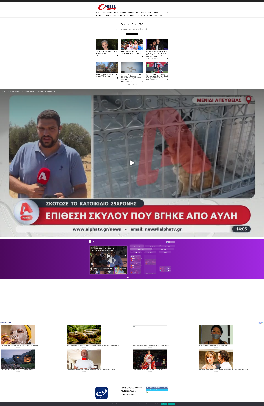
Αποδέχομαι (164, 403)
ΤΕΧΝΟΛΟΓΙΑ (107, 15)
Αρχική (98, 12)
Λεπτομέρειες (172, 403)
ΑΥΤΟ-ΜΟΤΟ (99, 15)
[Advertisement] (144, 7)
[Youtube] (165, 1)
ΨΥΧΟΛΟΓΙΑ (155, 12)
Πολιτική (116, 12)
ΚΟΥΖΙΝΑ (120, 15)
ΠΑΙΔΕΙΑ (132, 15)
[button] (167, 12)
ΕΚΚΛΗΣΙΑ (126, 15)
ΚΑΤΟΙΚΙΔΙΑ (149, 15)
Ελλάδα (104, 12)
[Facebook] (161, 1)
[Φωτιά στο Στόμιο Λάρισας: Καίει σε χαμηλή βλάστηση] (107, 67)
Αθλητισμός (131, 12)
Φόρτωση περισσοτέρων (132, 84)
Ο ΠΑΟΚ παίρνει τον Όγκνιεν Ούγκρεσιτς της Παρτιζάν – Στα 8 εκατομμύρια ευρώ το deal (157, 76)
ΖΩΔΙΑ (114, 15)
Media (137, 12)
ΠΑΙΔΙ (137, 15)
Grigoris (97, 55)
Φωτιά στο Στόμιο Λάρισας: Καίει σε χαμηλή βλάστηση (107, 75)
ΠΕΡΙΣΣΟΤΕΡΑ (157, 15)
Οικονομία (123, 12)
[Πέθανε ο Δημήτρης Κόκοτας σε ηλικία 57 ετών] (107, 44)
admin (122, 56)
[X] (163, 1)
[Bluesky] (168, 1)
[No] (262, 404)
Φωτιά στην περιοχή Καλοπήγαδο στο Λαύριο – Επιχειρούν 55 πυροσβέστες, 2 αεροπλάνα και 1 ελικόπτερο (132, 76)
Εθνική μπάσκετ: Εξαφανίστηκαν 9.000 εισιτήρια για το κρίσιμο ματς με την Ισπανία (131, 53)
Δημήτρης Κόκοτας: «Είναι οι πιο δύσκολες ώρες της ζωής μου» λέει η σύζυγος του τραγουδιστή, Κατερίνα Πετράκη (156, 54)
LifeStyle (143, 12)
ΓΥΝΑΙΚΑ (143, 15)
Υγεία (149, 12)
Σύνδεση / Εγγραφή (98, 0)
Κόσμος (109, 12)
